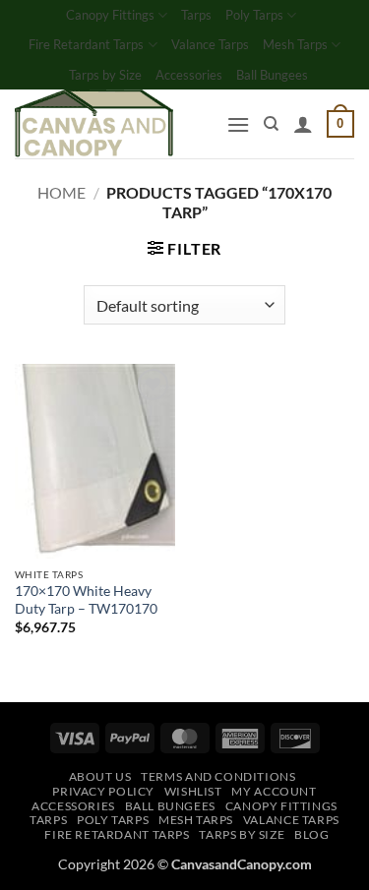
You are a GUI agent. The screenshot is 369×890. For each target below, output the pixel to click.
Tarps (196, 15)
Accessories (188, 75)
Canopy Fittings (110, 15)
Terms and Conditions (218, 776)
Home (61, 192)
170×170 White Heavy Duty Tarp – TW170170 (86, 600)
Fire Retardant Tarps (86, 44)
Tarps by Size (105, 75)
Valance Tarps (210, 44)
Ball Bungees (272, 75)
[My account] (303, 124)
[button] (238, 124)
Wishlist (193, 791)
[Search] (271, 124)
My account (273, 791)
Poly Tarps (254, 15)
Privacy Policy (103, 791)
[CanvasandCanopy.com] (113, 123)
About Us (100, 776)
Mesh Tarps (295, 44)
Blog (311, 834)
